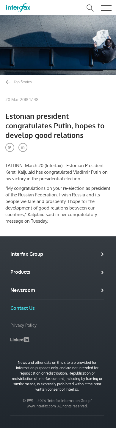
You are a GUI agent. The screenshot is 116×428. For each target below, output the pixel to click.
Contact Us (22, 308)
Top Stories (22, 82)
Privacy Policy (23, 325)
